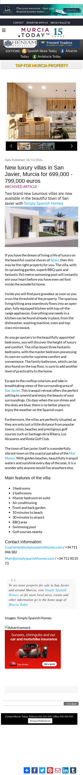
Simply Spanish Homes (43, 203)
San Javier (12, 390)
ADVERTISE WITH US (37, 22)
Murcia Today (18, 604)
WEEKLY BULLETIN (60, 22)
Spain (54, 260)
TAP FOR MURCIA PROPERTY (41, 65)
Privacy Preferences (40, 720)
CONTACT (18, 22)
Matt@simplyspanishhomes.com (29, 558)
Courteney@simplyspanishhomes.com (34, 547)
